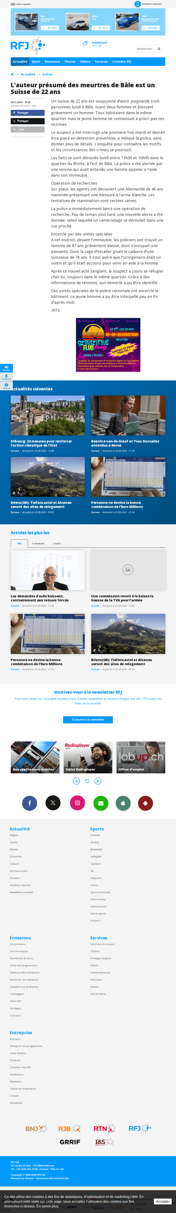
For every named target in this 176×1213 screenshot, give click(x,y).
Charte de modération (23, 1088)
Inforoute (96, 979)
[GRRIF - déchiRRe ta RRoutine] (70, 1142)
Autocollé (15, 1001)
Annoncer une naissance (24, 979)
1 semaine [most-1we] (38, 543)
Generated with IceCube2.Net (52, 1178)
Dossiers (15, 878)
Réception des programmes (26, 1046)
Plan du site (57, 1169)
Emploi (95, 986)
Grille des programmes (23, 965)
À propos (15, 1038)
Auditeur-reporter (152, 4)
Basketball (96, 849)
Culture (14, 863)
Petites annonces (100, 972)
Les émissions (18, 944)
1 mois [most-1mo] (57, 543)
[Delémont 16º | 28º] (85, 39)
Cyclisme (96, 863)
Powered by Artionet (22, 1178)
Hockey (95, 842)
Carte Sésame (18, 1053)
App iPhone (123, 803)
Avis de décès (98, 993)
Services (101, 61)
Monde (14, 849)
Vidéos (85, 61)
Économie (16, 856)
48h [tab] (19, 543)
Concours (15, 1015)
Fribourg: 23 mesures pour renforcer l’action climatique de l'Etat (41, 443)
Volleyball (96, 856)
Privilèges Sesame (101, 958)
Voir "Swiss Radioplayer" (35, 757)
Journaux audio (18, 870)
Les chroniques (19, 951)
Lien (21, 129)
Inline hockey (98, 899)
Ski (92, 870)
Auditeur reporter (20, 885)
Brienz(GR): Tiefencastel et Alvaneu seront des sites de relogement (41, 504)
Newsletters (100, 803)
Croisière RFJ (121, 61)
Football (95, 835)
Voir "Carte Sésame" (141, 757)
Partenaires (16, 1074)
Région (14, 835)
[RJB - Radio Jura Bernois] (70, 1128)
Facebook (29, 803)
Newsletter (16, 1102)
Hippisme (96, 878)
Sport (36, 61)
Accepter (163, 1201)
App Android (145, 803)
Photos (70, 61)
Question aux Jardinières (24, 986)
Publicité (15, 1060)
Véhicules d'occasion (102, 944)
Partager (23, 112)
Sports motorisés (100, 892)
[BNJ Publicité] (35, 1128)
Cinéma (95, 951)
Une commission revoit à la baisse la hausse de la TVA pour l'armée (122, 598)
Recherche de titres (21, 958)
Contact (14, 1095)
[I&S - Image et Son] (105, 1142)
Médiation (16, 1081)
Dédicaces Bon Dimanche (24, 972)
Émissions (52, 61)
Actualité (20, 61)
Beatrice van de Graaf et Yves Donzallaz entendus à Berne (125, 443)
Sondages (15, 1008)
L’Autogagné (17, 993)
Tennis (94, 885)
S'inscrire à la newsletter (88, 719)
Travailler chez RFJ (20, 1067)
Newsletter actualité (21, 892)
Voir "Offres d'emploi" (88, 757)
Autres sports (98, 913)
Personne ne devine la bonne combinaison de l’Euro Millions (117, 504)
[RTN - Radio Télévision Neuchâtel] (105, 1128)
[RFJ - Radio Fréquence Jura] (140, 1128)
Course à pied (98, 906)
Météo (94, 965)
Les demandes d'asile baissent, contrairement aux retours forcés (40, 598)
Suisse (47, 74)
